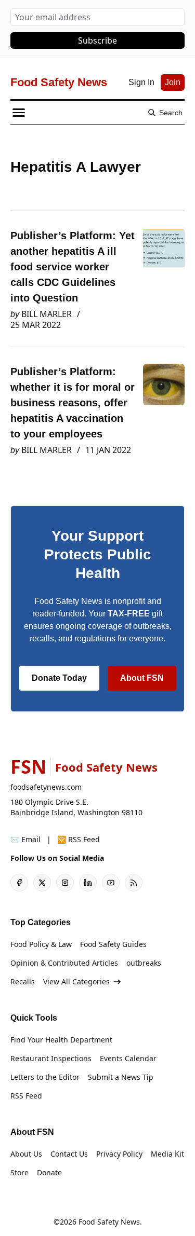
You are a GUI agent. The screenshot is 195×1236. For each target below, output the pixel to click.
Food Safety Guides (113, 944)
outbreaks (143, 963)
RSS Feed (26, 1096)
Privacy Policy (119, 1154)
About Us (26, 1154)
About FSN (142, 678)
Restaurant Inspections (51, 1058)
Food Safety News (109, 1222)
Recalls (22, 981)
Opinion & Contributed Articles (64, 963)
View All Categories (76, 981)
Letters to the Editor (45, 1077)
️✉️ (25, 839)
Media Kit (167, 1154)
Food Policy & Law (41, 944)
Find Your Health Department (61, 1040)
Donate (49, 1172)
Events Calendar (128, 1058)
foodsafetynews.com (46, 787)
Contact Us (69, 1154)
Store (19, 1172)
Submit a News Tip (120, 1077)
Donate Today (59, 678)
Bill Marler (46, 314)
